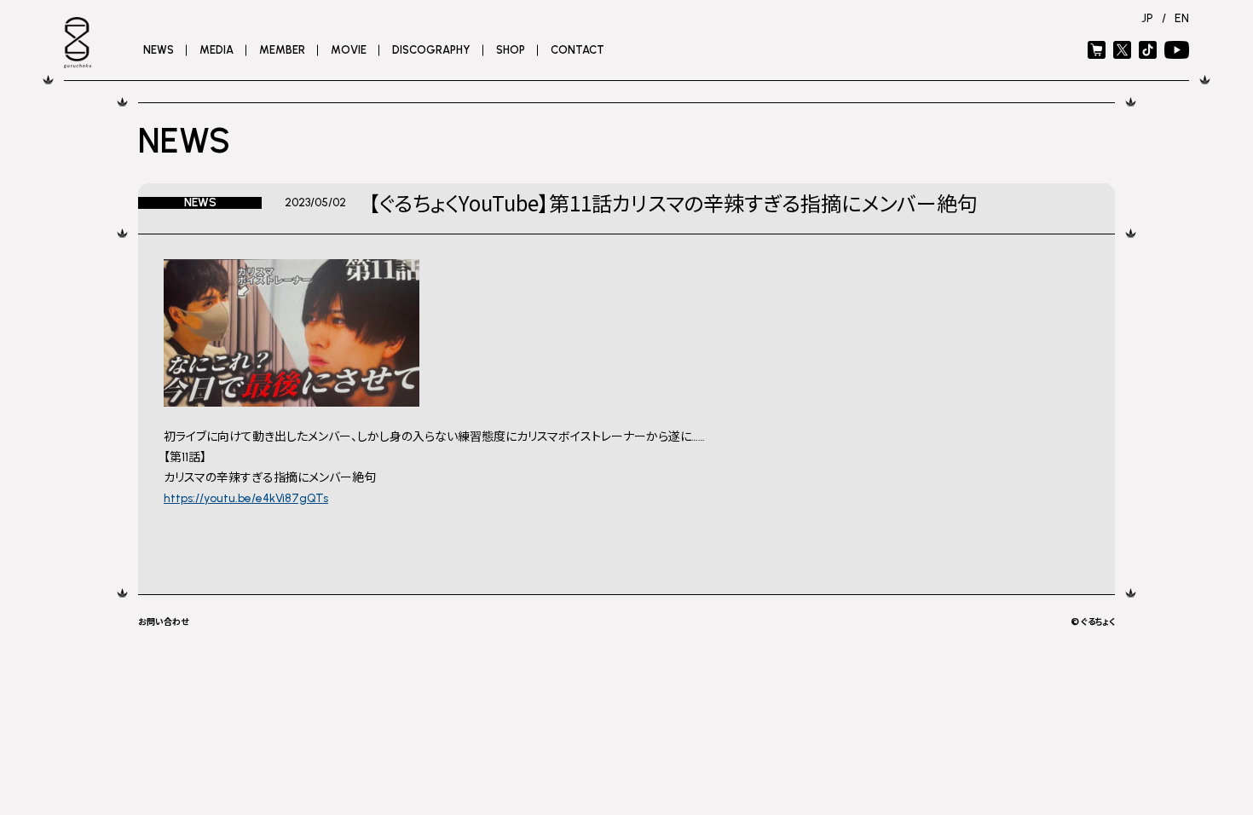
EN (1182, 18)
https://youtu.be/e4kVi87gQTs (246, 498)
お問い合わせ (163, 621)
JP (1147, 18)
